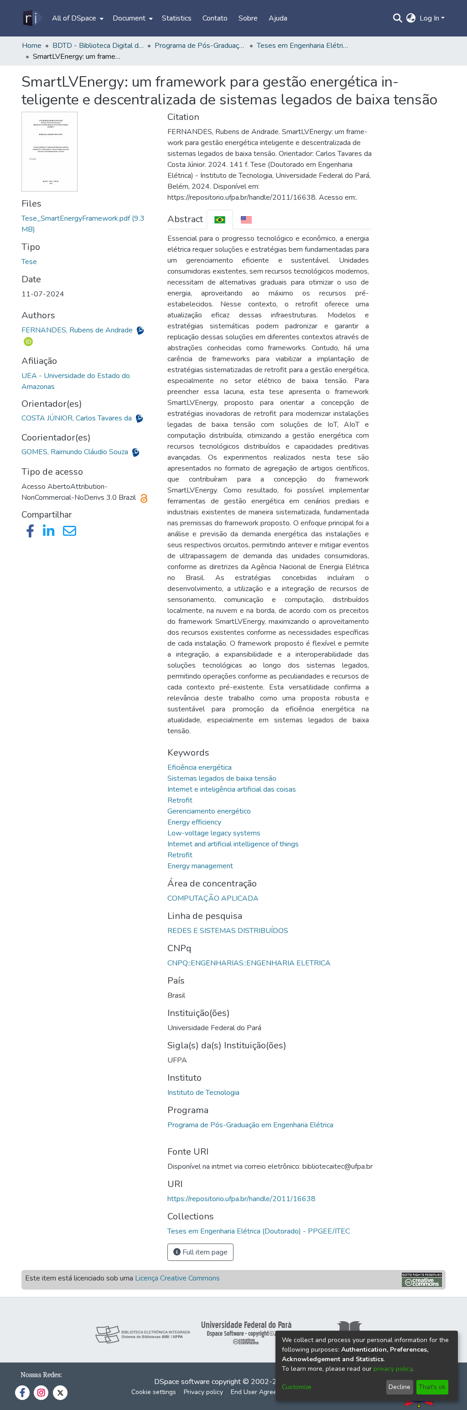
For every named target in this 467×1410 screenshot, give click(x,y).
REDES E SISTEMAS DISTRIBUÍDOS (227, 931)
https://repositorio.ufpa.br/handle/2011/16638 (241, 1199)
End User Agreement (261, 1392)
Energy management (200, 866)
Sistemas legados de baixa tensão (221, 778)
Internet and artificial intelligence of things (233, 844)
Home (32, 46)
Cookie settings (153, 1392)
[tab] (220, 219)
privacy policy (393, 1368)
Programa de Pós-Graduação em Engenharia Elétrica (250, 1125)
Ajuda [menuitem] (278, 18)
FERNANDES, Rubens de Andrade (78, 330)
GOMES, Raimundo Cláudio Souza (75, 452)
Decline (399, 1387)
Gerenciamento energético (209, 811)
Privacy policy (203, 1392)
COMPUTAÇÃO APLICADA (213, 898)
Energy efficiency (194, 822)
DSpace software (182, 1382)
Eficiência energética (199, 767)
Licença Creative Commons (177, 1278)
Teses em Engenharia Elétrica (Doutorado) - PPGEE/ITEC (302, 46)
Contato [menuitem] (215, 18)
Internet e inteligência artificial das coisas (231, 789)
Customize (296, 1387)
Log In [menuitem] (429, 18)
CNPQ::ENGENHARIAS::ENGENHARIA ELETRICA (249, 963)
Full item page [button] (204, 1252)
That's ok (432, 1387)
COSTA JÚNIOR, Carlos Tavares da (77, 418)
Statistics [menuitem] (177, 18)
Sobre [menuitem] (248, 18)
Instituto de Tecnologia (203, 1093)
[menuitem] (77, 18)
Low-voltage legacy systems (213, 833)
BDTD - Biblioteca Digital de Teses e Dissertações (98, 46)
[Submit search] (398, 18)
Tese (29, 262)
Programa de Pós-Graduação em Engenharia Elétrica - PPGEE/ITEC (200, 46)
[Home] (32, 18)
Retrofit (179, 800)
